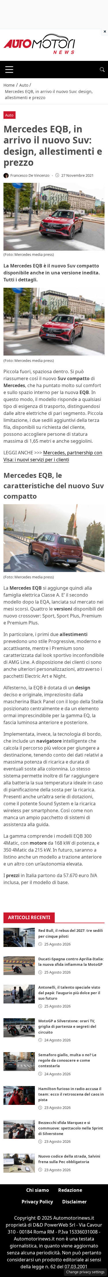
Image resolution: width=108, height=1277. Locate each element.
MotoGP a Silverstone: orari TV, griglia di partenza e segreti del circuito (67, 1026)
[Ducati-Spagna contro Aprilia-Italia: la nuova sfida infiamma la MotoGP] (19, 965)
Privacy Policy (37, 1201)
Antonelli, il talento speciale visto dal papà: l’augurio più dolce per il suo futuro (69, 993)
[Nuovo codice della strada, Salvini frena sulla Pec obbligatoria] (19, 1163)
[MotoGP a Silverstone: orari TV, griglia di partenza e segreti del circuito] (19, 1027)
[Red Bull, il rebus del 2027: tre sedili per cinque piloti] (19, 937)
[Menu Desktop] (9, 69)
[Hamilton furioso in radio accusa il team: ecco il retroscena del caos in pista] (19, 1095)
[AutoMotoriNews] (39, 44)
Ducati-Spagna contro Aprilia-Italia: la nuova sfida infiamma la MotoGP (71, 961)
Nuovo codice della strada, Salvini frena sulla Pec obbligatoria (69, 1159)
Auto (9, 115)
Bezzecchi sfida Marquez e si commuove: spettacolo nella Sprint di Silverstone (70, 1128)
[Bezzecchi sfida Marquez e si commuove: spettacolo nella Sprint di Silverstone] (19, 1129)
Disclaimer (74, 1201)
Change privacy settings (85, 1271)
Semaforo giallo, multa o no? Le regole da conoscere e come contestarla (67, 1060)
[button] (102, 69)
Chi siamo (37, 1190)
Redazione (70, 1190)
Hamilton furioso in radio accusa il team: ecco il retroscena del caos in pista (71, 1094)
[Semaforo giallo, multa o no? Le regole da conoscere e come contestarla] (19, 1061)
